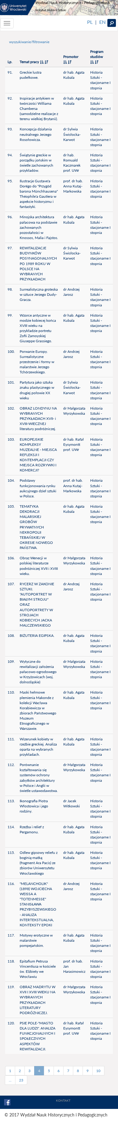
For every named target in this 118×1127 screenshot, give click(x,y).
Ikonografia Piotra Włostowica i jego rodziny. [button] (34, 806)
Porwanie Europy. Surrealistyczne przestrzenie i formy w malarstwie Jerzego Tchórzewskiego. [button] (37, 362)
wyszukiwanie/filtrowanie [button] (29, 42)
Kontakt (63, 1100)
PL (90, 22)
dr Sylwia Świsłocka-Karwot (71, 134)
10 (98, 1070)
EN (102, 22)
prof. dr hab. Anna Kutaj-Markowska (73, 186)
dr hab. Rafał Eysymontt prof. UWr (73, 444)
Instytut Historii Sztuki (50, 10)
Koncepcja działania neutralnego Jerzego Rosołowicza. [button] (36, 134)
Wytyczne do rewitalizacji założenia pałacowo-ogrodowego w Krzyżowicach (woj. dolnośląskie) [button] (38, 672)
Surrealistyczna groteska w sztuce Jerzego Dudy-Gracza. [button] (39, 294)
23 (21, 1080)
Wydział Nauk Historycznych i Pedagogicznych (72, 2)
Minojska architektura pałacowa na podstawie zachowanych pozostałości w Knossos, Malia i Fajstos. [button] (39, 227)
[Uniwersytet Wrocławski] (18, 7)
